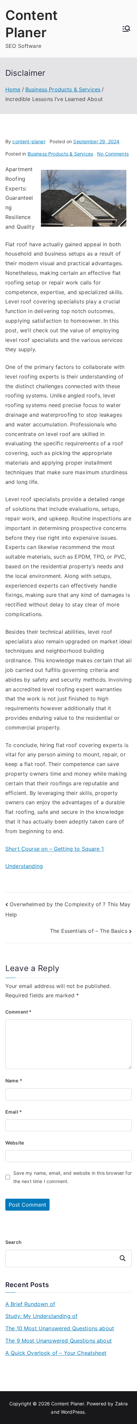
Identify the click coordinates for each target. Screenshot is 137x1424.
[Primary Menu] (126, 28)
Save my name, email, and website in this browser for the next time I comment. (72, 1177)
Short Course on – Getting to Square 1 (54, 848)
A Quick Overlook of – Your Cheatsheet (55, 1353)
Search (13, 1242)
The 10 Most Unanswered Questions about (59, 1328)
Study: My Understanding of (41, 1316)
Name (13, 1080)
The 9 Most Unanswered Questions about (58, 1340)
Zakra (121, 1403)
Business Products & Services (60, 154)
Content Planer (67, 1403)
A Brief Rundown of (30, 1304)
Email (13, 1112)
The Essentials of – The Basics (88, 931)
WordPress (72, 1412)
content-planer (28, 141)
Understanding (24, 866)
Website (14, 1143)
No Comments (113, 154)
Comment (18, 1012)
